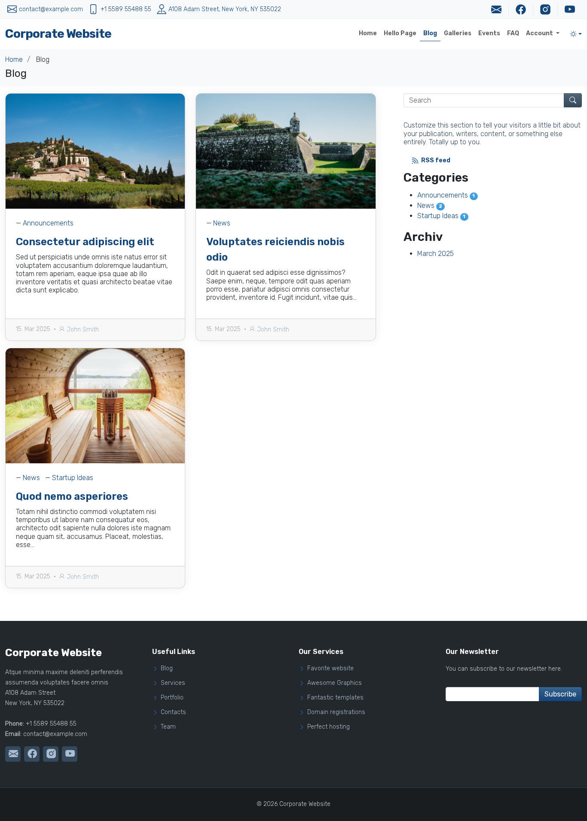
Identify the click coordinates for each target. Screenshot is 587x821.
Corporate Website (58, 34)
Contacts (173, 712)
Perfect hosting (328, 727)
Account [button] (540, 33)
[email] (496, 9)
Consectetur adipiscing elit (85, 242)
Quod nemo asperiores (72, 496)
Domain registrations (336, 712)
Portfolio (172, 698)
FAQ (513, 33)
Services (173, 683)
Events (489, 33)
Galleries (457, 33)
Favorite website (330, 669)
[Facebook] (520, 9)
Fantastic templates (335, 698)
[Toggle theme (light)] (576, 33)
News (221, 223)
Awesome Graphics (334, 683)
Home (368, 33)
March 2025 (435, 253)
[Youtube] (569, 9)
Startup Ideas (72, 478)
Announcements (48, 223)
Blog (430, 33)
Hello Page (400, 33)
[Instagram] (545, 9)
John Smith (82, 329)
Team (168, 727)
